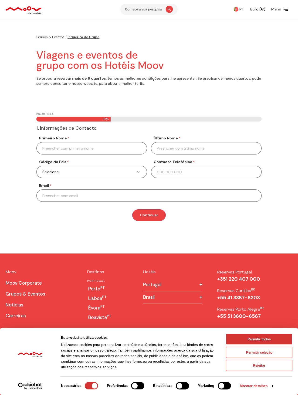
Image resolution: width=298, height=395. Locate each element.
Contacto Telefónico (174, 162)
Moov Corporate (24, 283)
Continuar (149, 215)
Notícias (14, 305)
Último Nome (167, 138)
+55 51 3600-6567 (239, 316)
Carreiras (16, 316)
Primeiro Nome (54, 138)
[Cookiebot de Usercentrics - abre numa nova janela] (30, 385)
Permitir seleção (259, 352)
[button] (172, 285)
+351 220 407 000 (238, 279)
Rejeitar (259, 365)
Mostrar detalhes (254, 386)
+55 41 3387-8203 (238, 298)
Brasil (149, 297)
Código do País (54, 162)
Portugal (152, 284)
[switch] (137, 385)
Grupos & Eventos (50, 37)
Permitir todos (259, 339)
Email (45, 186)
